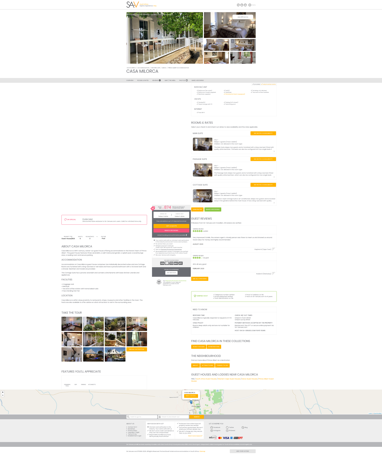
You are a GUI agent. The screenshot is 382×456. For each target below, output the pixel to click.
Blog (246, 427)
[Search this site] (238, 4)
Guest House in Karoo (166, 14)
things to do (222, 365)
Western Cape (155, 68)
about (195, 365)
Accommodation (143, 68)
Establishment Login (134, 436)
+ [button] (2, 392)
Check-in (163, 214)
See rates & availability (263, 133)
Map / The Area (170, 80)
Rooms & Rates (143, 80)
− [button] (2, 395)
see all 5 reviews (200, 279)
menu (250, 4)
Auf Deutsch (171, 273)
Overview (129, 80)
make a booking (213, 209)
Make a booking (191, 396)
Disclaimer (131, 429)
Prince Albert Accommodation (178, 68)
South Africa (131, 68)
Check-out (180, 214)
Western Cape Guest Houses (229, 379)
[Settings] (245, 4)
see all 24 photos (136, 349)
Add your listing (242, 451)
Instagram (216, 430)
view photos (243, 17)
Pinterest (232, 430)
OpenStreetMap (378, 413)
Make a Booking (198, 80)
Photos (182, 80)
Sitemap (202, 451)
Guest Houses (199, 347)
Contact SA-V (132, 427)
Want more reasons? (195, 436)
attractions (207, 365)
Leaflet (370, 413)
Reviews (156, 80)
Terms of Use (132, 434)
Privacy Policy (132, 430)
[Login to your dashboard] (241, 4)
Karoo (164, 68)
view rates (197, 209)
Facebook (216, 427)
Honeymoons (214, 347)
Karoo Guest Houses (249, 379)
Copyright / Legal (133, 432)
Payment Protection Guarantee (171, 249)
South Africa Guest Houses (206, 379)
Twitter (231, 427)
